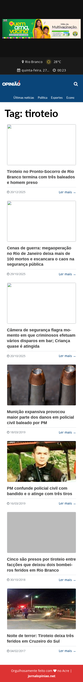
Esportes (57, 97)
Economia (72, 97)
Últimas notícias (23, 97)
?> (41, 144)
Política (42, 97)
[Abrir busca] (76, 84)
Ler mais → (67, 192)
